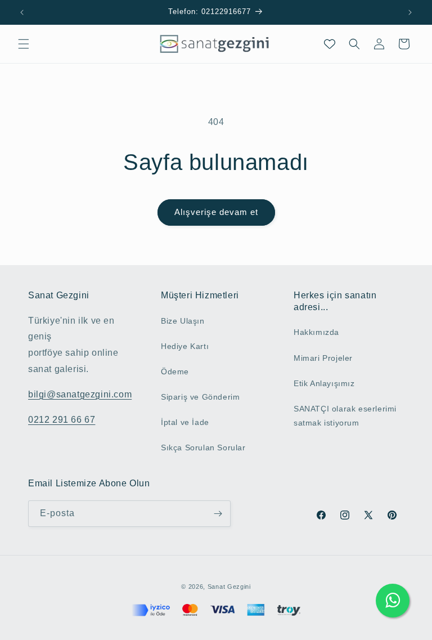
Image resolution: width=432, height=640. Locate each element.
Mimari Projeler (323, 357)
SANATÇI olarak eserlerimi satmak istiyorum (345, 415)
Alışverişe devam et (216, 212)
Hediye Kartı (185, 346)
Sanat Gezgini (229, 586)
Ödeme (175, 371)
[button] (23, 44)
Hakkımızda (316, 332)
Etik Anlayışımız (324, 383)
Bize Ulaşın (183, 320)
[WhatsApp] (393, 600)
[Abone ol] (217, 513)
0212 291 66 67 (61, 419)
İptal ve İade (185, 422)
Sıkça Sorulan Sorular (203, 447)
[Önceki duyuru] (22, 12)
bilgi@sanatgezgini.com (80, 394)
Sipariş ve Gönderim (200, 396)
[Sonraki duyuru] (410, 12)
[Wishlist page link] (329, 44)
